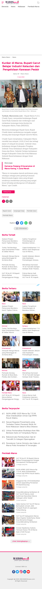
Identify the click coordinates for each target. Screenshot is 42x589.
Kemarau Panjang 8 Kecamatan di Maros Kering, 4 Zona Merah (20, 167)
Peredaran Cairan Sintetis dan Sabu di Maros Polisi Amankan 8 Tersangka (23, 444)
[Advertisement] (21, 32)
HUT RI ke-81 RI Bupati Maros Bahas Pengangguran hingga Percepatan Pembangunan (11, 277)
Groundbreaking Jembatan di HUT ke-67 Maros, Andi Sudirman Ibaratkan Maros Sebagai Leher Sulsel (27, 495)
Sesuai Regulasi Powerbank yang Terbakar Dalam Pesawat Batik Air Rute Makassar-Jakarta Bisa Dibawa (21, 424)
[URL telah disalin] (30, 223)
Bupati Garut (7, 211)
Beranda (5, 7)
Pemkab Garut (32, 211)
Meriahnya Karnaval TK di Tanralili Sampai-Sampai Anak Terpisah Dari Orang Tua (31, 268)
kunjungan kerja (19, 211)
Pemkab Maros (33, 7)
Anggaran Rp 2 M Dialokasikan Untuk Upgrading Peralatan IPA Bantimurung (28, 483)
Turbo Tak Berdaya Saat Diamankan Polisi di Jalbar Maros (10, 250)
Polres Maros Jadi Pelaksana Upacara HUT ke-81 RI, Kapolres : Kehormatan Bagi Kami (31, 277)
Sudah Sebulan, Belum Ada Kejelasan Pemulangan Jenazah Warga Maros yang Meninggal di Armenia (31, 260)
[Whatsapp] (26, 223)
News (13, 7)
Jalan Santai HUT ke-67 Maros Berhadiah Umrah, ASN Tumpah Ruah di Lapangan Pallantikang (28, 507)
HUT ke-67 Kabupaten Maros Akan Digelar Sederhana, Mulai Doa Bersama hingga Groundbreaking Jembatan (28, 519)
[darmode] (38, 2)
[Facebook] (17, 223)
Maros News (6, 57)
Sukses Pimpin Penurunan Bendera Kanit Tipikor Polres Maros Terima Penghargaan (10, 243)
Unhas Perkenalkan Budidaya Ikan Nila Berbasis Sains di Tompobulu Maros (22, 432)
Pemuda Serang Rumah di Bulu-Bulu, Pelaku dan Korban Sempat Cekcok (10, 268)
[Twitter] (21, 223)
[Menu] (2, 2)
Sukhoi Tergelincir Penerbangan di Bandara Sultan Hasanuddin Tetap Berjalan (29, 243)
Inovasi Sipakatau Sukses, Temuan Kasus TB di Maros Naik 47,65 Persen (26, 530)
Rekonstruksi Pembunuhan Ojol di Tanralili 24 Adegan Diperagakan (20, 438)
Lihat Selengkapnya (20, 541)
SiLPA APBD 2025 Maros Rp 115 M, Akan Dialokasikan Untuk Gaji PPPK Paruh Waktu (21, 416)
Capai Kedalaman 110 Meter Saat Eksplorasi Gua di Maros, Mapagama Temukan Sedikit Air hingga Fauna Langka (31, 253)
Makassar (21, 7)
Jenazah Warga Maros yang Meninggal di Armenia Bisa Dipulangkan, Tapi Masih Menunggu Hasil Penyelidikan (10, 261)
